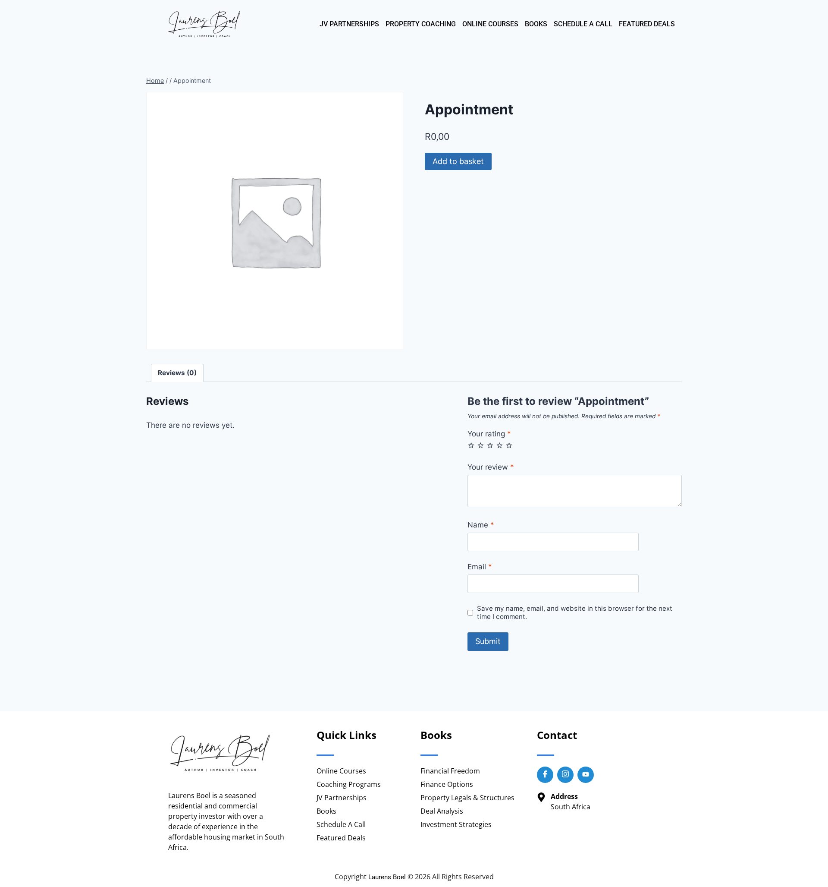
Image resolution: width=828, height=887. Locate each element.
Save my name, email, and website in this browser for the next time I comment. (574, 612)
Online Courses (490, 24)
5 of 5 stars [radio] (509, 445)
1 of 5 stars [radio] (471, 445)
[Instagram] (565, 775)
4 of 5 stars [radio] (499, 445)
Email (479, 566)
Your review (490, 467)
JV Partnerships (349, 24)
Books (536, 24)
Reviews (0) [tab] (177, 373)
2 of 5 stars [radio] (480, 445)
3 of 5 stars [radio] (490, 445)
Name (480, 525)
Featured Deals (647, 24)
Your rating (489, 433)
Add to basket (458, 161)
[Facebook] (545, 775)
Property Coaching (421, 24)
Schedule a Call (583, 24)
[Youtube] (585, 775)
